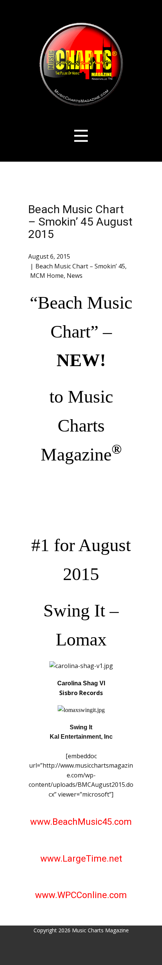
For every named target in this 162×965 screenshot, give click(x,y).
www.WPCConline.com (81, 895)
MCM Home (47, 275)
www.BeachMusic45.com (81, 822)
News (75, 275)
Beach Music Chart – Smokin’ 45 (80, 266)
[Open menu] (81, 136)
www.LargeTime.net (81, 858)
